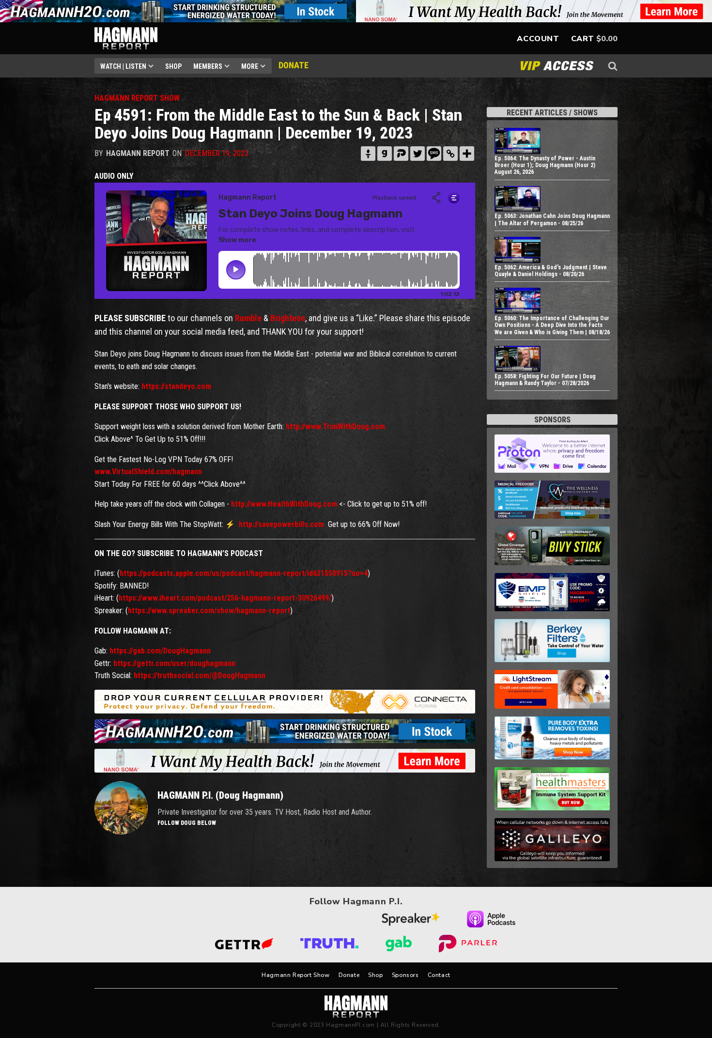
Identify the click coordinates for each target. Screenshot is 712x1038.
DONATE (294, 65)
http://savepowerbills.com (281, 524)
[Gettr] (368, 153)
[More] (467, 153)
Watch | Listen (123, 66)
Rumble (248, 318)
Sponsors (405, 975)
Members (207, 66)
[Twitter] (417, 153)
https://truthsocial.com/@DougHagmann (199, 675)
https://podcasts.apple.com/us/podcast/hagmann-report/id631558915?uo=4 (244, 573)
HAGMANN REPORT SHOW (137, 98)
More (249, 66)
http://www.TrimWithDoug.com (334, 426)
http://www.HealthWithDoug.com (284, 504)
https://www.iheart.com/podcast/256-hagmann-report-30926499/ (225, 598)
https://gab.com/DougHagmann (160, 650)
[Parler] (401, 153)
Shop (173, 66)
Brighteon (287, 318)
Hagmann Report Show (295, 975)
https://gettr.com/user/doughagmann (174, 663)
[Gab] (384, 153)
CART (582, 38)
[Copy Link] (450, 153)
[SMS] (434, 153)
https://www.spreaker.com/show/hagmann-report (209, 610)
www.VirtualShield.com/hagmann (148, 471)
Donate (349, 975)
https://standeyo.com (176, 386)
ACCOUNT (538, 38)
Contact (439, 975)
